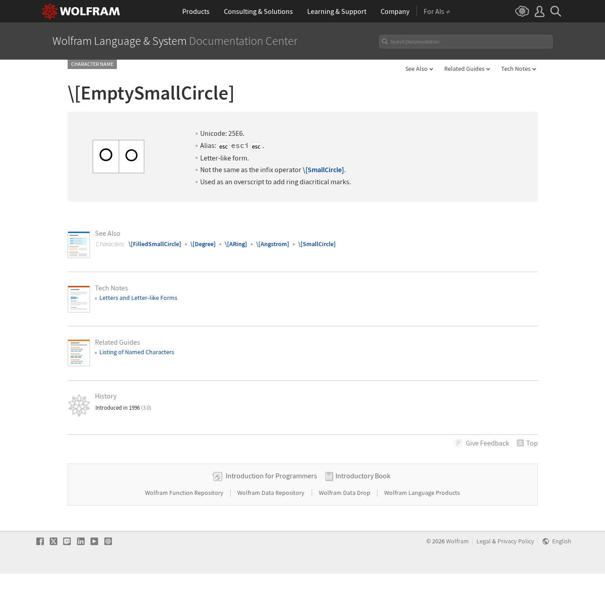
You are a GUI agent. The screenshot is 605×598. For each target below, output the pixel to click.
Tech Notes (516, 69)
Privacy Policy (516, 541)
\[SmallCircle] (323, 169)
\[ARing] (236, 244)
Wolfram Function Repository (185, 493)
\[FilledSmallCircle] (155, 244)
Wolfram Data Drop (345, 493)
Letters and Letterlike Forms (138, 298)
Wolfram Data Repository (271, 493)
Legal (483, 541)
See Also (416, 69)
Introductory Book (362, 475)
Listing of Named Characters (136, 352)
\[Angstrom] (272, 244)
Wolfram (457, 541)
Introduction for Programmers (271, 475)
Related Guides (464, 69)
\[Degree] (203, 244)
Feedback (487, 442)
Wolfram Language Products (422, 493)
